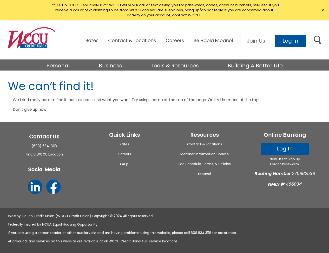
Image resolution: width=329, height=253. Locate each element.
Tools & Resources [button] (175, 65)
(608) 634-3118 (44, 145)
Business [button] (110, 65)
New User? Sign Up (285, 159)
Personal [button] (58, 65)
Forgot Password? (285, 164)
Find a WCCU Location (44, 154)
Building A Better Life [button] (255, 65)
